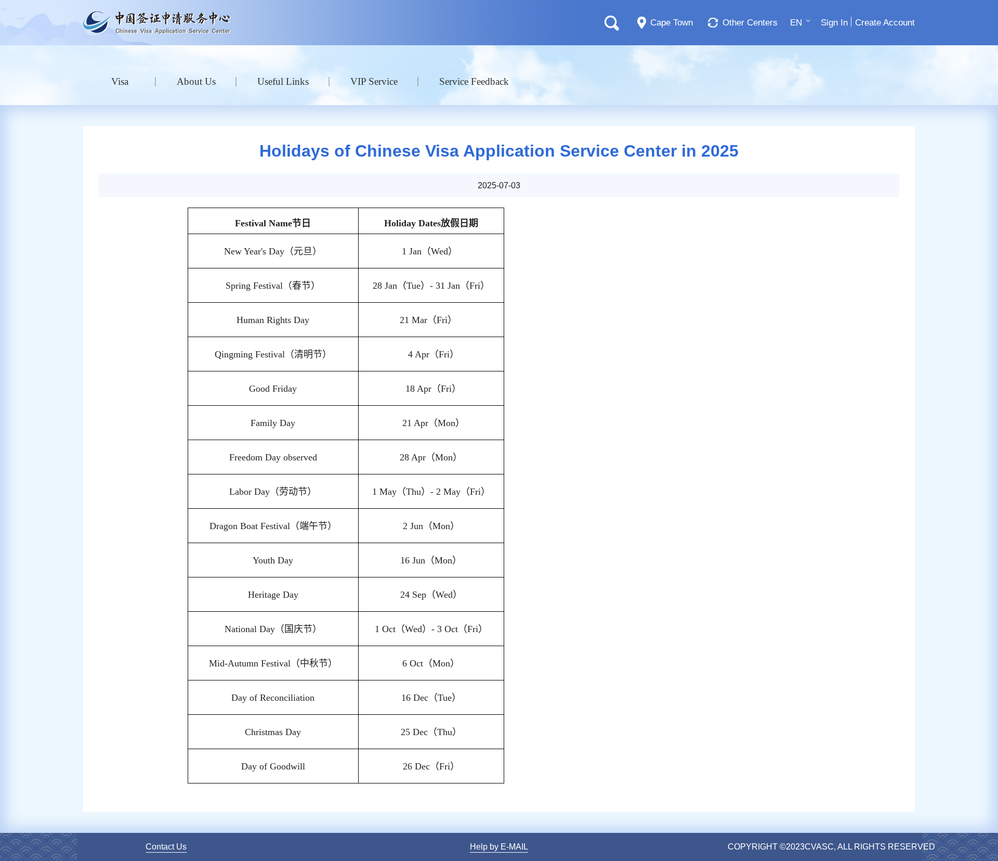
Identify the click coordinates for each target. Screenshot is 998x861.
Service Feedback (474, 81)
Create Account (885, 23)
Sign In (834, 23)
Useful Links (283, 81)
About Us (196, 81)
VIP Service (374, 81)
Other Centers (750, 23)
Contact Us (166, 846)
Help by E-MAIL (499, 846)
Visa (119, 81)
